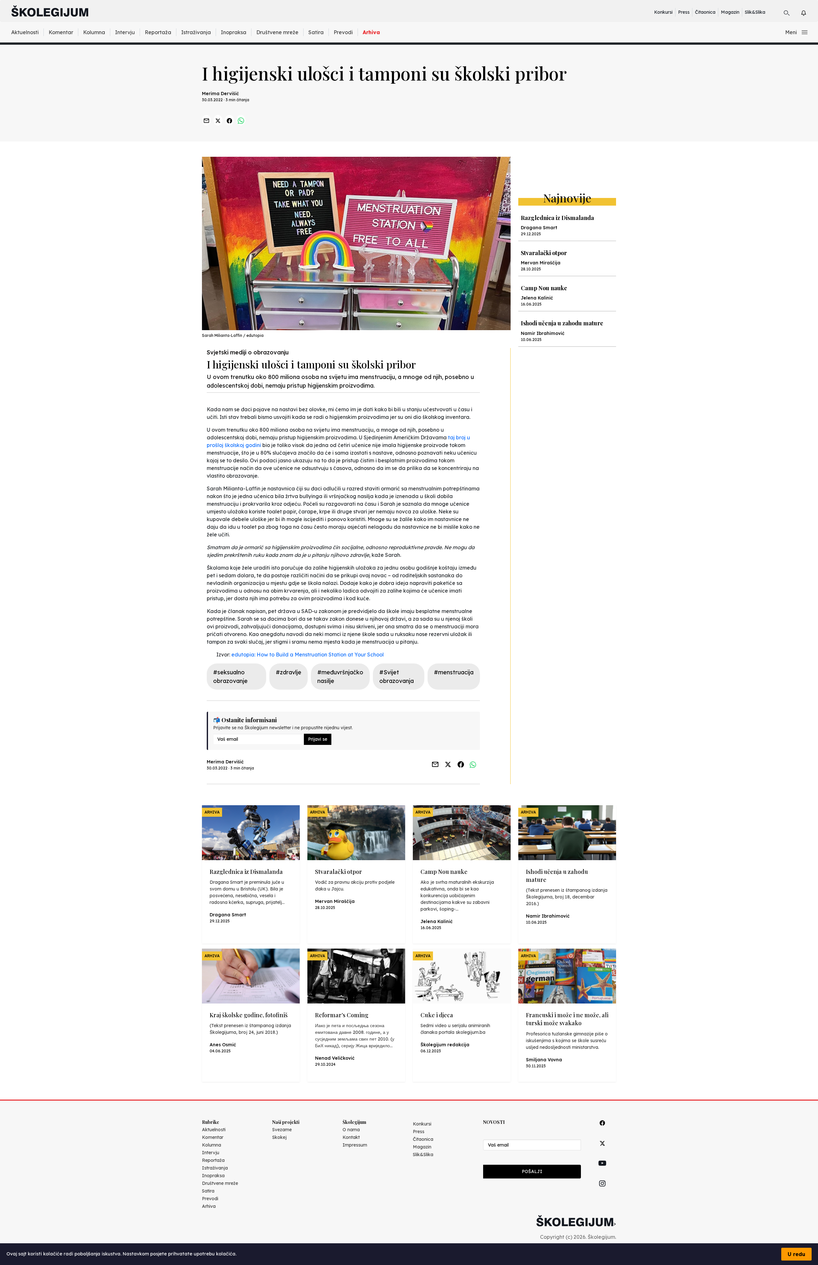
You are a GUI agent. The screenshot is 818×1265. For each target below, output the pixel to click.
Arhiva (371, 32)
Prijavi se (317, 739)
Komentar (61, 32)
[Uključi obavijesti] (809, 12)
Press (684, 12)
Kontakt (351, 1137)
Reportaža (158, 32)
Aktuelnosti (25, 32)
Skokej (279, 1137)
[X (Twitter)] (602, 1150)
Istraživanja (196, 32)
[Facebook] (602, 1130)
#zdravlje (288, 672)
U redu (796, 1254)
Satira (316, 32)
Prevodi (343, 32)
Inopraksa (233, 32)
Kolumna (94, 32)
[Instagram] (602, 1190)
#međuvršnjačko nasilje (340, 677)
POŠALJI (532, 1171)
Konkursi (663, 12)
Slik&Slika (755, 12)
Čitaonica (705, 12)
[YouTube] (602, 1170)
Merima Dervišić (220, 93)
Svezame (282, 1129)
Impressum (355, 1145)
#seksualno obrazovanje (230, 677)
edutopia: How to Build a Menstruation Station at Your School (307, 654)
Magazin (730, 12)
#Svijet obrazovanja (396, 677)
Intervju (125, 32)
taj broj (457, 437)
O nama (351, 1129)
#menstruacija (454, 672)
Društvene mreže (277, 32)
